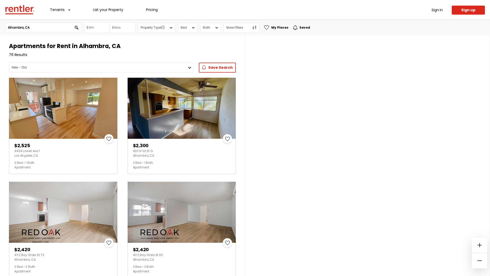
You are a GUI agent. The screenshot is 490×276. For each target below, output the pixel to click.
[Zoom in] (479, 245)
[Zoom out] (479, 260)
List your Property (108, 9)
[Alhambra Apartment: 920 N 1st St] (182, 108)
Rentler (19, 9)
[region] (367, 155)
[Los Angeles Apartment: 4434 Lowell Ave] (63, 108)
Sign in (437, 10)
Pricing (151, 9)
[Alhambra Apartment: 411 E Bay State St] (63, 212)
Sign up (468, 10)
